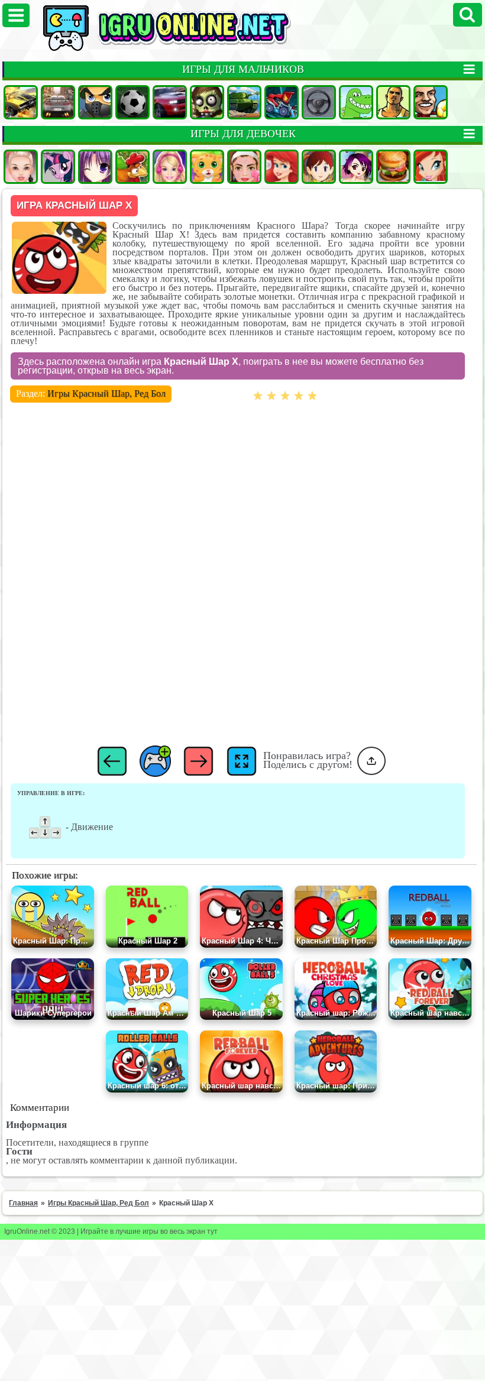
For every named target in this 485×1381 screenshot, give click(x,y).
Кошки (207, 167)
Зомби (207, 102)
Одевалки (21, 167)
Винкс (430, 167)
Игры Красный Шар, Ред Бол (106, 393)
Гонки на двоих (170, 102)
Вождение (319, 102)
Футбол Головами (430, 102)
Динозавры (356, 102)
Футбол (132, 102)
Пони (58, 167)
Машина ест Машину (281, 102)
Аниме (95, 167)
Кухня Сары (319, 167)
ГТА (393, 102)
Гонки (58, 102)
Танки (244, 102)
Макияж (244, 167)
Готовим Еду (393, 167)
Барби (170, 167)
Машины (21, 102)
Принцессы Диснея (281, 167)
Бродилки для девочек (356, 167)
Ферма (132, 167)
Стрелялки (95, 102)
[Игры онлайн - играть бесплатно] (192, 48)
